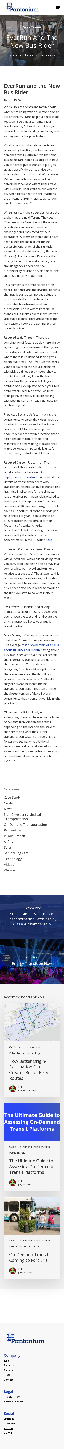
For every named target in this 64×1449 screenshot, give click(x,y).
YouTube (9, 1433)
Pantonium (12, 830)
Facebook (9, 1423)
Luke (14, 55)
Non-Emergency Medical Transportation (22, 816)
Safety (9, 841)
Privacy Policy (12, 1396)
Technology (13, 859)
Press (7, 1374)
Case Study (12, 797)
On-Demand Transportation (25, 824)
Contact (8, 1379)
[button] (58, 7)
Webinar (10, 870)
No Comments (47, 55)
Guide (8, 803)
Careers (8, 1370)
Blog (6, 1360)
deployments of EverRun (20, 477)
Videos (9, 864)
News (8, 809)
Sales (8, 847)
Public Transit (31, 27)
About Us (9, 1365)
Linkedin (9, 1418)
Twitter (8, 1428)
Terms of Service (13, 1401)
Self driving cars (16, 853)
